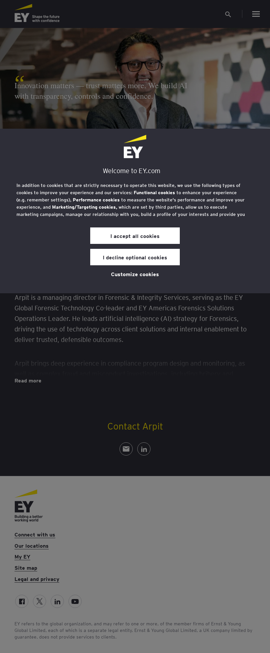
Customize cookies (135, 273)
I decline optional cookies (135, 257)
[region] (135, 211)
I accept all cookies (135, 235)
